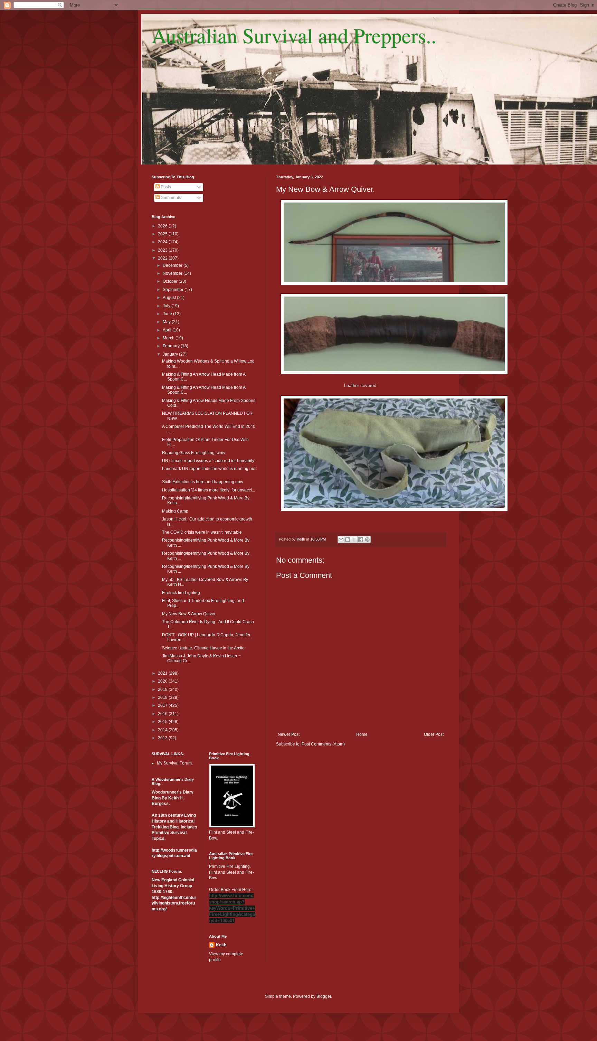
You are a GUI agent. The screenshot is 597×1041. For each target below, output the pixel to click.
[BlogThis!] (347, 539)
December (173, 265)
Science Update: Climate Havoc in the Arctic (203, 648)
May (167, 321)
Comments (170, 197)
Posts (165, 187)
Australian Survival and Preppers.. (294, 35)
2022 (163, 258)
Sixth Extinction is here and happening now (202, 481)
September (173, 289)
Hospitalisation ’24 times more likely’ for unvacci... (208, 490)
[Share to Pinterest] (367, 539)
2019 (163, 689)
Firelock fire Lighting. (181, 592)
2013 (163, 737)
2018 (163, 697)
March (169, 338)
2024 (163, 242)
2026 (163, 226)
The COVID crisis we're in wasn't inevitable (202, 532)
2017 (163, 705)
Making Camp (175, 511)
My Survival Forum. (175, 763)
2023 (163, 250)
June (168, 313)
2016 (163, 713)
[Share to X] (354, 539)
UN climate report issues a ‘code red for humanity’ (208, 460)
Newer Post (289, 734)
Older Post (434, 734)
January (171, 354)
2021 (163, 673)
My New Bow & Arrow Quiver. (189, 613)
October (171, 281)
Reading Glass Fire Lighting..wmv (193, 452)
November (173, 273)
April (167, 330)
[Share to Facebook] (360, 539)
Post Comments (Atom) (323, 744)
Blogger (323, 996)
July (167, 305)
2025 (163, 234)
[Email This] (341, 539)
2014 (163, 730)
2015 (163, 721)
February (172, 346)
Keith (221, 944)
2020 (163, 681)
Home (362, 734)
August (170, 297)
